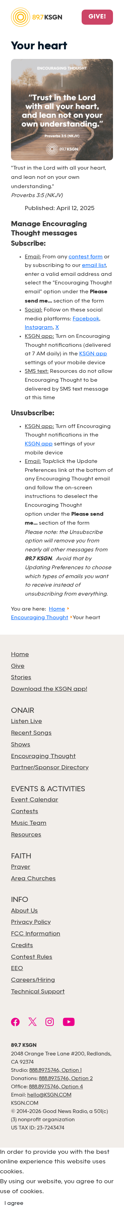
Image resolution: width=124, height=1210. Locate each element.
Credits (22, 945)
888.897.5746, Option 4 (56, 1087)
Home (20, 654)
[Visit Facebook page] (15, 1023)
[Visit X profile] (32, 1023)
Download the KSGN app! (49, 689)
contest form (86, 257)
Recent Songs (31, 733)
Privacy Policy (31, 922)
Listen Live (26, 721)
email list (94, 265)
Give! (97, 17)
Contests (24, 811)
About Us (24, 911)
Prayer (20, 867)
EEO (17, 968)
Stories (21, 677)
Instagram (39, 327)
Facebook (86, 319)
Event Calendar (34, 800)
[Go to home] (36, 16)
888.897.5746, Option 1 (55, 1070)
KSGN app (93, 354)
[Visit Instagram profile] (49, 1023)
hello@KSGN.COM (49, 1095)
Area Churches (33, 879)
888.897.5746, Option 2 (66, 1078)
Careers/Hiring (33, 980)
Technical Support (38, 992)
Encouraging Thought (43, 756)
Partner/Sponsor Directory (50, 768)
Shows (20, 745)
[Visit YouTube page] (69, 1023)
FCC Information (35, 934)
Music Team (28, 823)
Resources (26, 835)
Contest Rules (31, 957)
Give (17, 666)
